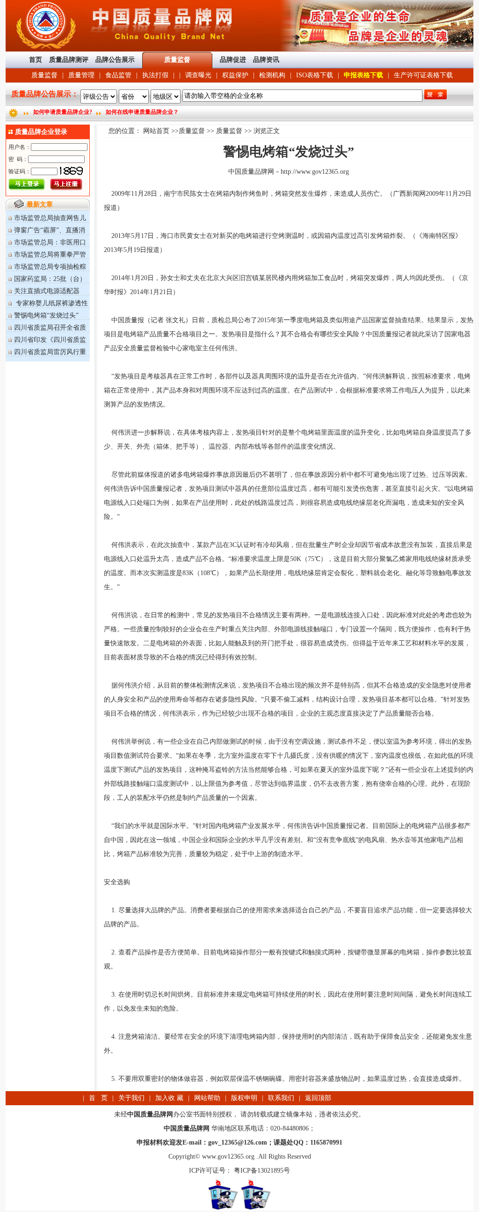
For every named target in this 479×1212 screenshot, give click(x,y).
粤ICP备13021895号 (261, 1170)
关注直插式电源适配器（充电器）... (43, 295)
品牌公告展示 (115, 59)
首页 (35, 59)
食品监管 (118, 75)
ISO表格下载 (314, 75)
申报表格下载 (363, 75)
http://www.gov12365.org (315, 171)
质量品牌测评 (68, 59)
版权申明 (244, 1097)
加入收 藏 (169, 1097)
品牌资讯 (266, 59)
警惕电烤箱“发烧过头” (46, 315)
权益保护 (235, 75)
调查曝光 (198, 75)
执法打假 (155, 75)
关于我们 (131, 1097)
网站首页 (156, 130)
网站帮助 (207, 1097)
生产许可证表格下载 (423, 75)
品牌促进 (233, 59)
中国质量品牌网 (251, 171)
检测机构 (272, 75)
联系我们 (281, 1097)
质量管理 (81, 75)
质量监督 (44, 75)
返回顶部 (318, 1097)
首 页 (98, 1097)
